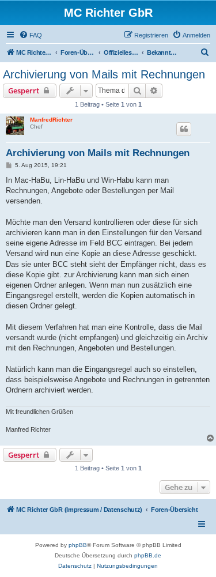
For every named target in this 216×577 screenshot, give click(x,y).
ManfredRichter (51, 119)
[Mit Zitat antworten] (183, 129)
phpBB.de (147, 555)
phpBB (78, 545)
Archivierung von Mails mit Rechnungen (104, 74)
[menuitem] (30, 35)
